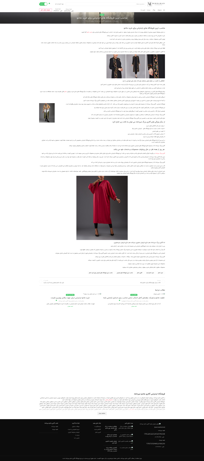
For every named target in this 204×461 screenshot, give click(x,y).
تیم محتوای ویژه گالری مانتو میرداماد (68, 301)
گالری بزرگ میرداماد (160, 153)
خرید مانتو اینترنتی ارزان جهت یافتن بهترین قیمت (70, 298)
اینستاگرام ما (98, 426)
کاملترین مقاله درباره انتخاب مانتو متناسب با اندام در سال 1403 (110, 449)
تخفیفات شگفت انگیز (45, 10)
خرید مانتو (89, 32)
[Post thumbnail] (125, 428)
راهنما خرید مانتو (70, 295)
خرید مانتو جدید (150, 273)
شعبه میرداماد (54, 426)
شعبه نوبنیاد (55, 429)
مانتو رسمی (131, 409)
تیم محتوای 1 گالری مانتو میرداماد (102, 21)
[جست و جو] (67, 4)
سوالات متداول (75, 426)
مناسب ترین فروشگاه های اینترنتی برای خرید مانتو (101, 273)
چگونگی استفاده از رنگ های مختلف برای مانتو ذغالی (111, 428)
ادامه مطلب (134, 306)
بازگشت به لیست (102, 281)
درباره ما (77, 435)
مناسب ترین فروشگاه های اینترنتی (125, 273)
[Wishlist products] (53, 4)
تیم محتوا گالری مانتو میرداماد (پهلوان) (131, 301)
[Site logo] (156, 4)
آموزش (102, 14)
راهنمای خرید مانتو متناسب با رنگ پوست (111, 435)
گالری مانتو (139, 273)
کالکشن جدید (97, 429)
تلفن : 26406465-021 (159, 437)
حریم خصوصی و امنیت (73, 429)
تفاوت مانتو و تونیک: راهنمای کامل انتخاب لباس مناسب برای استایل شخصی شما (133, 298)
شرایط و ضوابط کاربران (73, 432)
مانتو (65, 92)
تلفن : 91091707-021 (159, 447)
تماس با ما (76, 438)
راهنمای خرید (134, 295)
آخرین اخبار (98, 432)
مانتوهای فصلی (109, 400)
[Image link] (150, 424)
